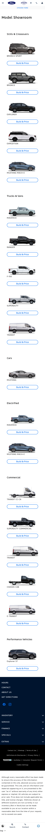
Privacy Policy (33, 755)
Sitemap (21, 750)
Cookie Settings (22, 765)
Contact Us (12, 750)
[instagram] (10, 704)
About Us (7, 692)
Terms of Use (31, 750)
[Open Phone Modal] (36, 3)
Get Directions (10, 697)
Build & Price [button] (22, 63)
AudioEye (17, 760)
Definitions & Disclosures (16, 755)
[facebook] (4, 704)
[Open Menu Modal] (3, 3)
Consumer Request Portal (32, 760)
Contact (6, 687)
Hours (5, 682)
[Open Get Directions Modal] (31, 3)
